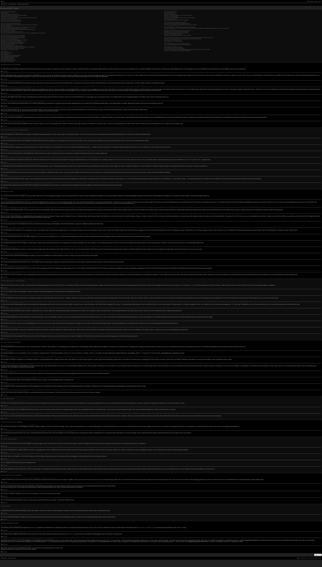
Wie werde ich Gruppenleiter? (171, 16)
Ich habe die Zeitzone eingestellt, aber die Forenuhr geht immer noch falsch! (18, 27)
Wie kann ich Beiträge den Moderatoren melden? (12, 46)
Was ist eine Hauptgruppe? (170, 19)
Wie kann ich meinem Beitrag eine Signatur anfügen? (13, 37)
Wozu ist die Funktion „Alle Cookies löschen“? (11, 21)
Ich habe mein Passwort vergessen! (9, 19)
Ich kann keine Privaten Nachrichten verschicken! (175, 22)
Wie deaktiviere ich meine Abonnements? (173, 41)
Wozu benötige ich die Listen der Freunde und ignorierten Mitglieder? (180, 27)
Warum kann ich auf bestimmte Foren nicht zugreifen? (13, 42)
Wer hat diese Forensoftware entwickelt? (173, 47)
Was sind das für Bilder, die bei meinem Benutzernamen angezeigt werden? (18, 29)
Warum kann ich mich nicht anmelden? (10, 16)
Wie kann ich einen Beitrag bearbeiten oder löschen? (13, 36)
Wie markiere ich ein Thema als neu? (9, 49)
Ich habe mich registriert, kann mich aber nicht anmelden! (14, 15)
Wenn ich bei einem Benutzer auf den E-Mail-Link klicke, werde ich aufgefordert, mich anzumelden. (23, 33)
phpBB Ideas (70, 534)
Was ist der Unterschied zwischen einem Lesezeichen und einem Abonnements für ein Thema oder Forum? (188, 37)
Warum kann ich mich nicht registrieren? (10, 14)
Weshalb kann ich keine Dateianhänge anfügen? (12, 43)
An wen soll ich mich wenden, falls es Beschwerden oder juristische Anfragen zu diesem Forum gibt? (187, 49)
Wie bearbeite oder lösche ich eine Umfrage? (11, 41)
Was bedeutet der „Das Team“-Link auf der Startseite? (176, 20)
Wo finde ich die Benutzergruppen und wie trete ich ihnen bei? (178, 15)
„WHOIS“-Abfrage (109, 540)
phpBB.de (199, 159)
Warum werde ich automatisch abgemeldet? (11, 20)
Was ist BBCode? (5, 51)
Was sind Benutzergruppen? (170, 14)
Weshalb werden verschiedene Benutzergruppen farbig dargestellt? (179, 17)
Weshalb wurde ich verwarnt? (7, 44)
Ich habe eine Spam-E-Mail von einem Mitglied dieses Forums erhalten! (180, 24)
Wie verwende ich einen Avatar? (8, 30)
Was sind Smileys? (5, 54)
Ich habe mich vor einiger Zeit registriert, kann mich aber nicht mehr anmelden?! (19, 17)
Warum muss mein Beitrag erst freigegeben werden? (13, 48)
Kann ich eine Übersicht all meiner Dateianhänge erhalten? (177, 44)
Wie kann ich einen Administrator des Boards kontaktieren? (177, 50)
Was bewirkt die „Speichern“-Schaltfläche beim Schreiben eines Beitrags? (17, 47)
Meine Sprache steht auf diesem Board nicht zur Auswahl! (14, 28)
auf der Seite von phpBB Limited (146, 527)
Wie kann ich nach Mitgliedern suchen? (173, 34)
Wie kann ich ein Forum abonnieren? (172, 40)
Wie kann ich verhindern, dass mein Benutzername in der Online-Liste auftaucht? (19, 24)
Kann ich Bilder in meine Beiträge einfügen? (11, 55)
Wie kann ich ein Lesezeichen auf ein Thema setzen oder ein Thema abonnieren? (183, 38)
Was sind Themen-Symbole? (7, 61)
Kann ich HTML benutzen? (7, 53)
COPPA (81, 89)
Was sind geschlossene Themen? (8, 60)
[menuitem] (2, 1)
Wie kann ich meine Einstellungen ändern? (10, 23)
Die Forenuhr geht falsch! (6, 26)
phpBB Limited (188, 159)
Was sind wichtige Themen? (7, 58)
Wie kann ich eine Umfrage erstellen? (9, 38)
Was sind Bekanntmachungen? (8, 57)
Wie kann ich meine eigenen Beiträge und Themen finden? (177, 35)
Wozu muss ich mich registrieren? (8, 11)
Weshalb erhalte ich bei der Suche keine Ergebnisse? (176, 31)
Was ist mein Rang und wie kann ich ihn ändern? (12, 31)
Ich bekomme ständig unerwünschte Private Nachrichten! (177, 23)
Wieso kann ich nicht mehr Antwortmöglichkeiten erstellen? (14, 40)
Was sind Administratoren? (170, 11)
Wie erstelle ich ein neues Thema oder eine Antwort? (13, 35)
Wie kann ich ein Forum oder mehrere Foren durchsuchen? (177, 30)
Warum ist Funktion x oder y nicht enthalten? (174, 48)
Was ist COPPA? (4, 13)
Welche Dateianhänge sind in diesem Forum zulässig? (176, 43)
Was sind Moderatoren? (169, 13)
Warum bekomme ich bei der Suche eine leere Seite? (176, 33)
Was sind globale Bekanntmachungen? (10, 56)
